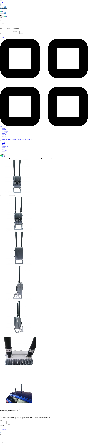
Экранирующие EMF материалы (5, 132)
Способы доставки (4, 36)
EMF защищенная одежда (5, 131)
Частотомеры (3, 135)
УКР (2, 2)
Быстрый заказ (13, 195)
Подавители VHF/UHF (4, 136)
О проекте (3, 35)
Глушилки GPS (3, 128)
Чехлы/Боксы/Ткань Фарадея (5, 146)
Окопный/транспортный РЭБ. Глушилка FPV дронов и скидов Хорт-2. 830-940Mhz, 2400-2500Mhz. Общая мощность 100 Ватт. (17, 139)
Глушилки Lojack (4, 134)
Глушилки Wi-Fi (3, 143)
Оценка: (1, 424)
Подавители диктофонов (4, 149)
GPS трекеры (3, 151)
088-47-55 (2, 25)
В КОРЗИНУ (10, 195)
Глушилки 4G (3, 133)
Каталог (1, 126)
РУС (2, 18)
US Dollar (3, 23)
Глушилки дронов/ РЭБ (4, 129)
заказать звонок (2, 16)
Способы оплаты (4, 429)
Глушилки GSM (3, 127)
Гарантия (3, 37)
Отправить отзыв (2, 425)
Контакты (3, 431)
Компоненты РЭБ (4, 144)
